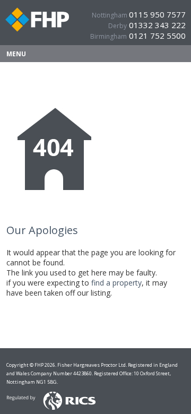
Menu (16, 53)
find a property (116, 283)
